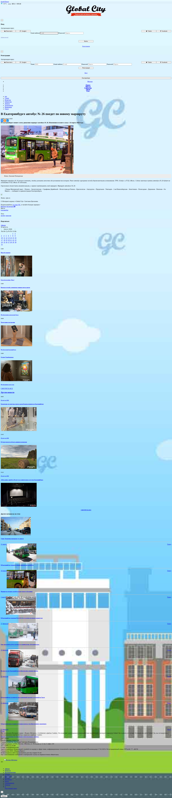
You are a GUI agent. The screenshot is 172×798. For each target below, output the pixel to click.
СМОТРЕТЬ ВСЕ (7, 388)
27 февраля (4, 624)
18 (4, 240)
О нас (3, 731)
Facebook (164, 31)
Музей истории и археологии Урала (10, 314)
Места (88, 86)
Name (32, 64)
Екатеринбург (86, 78)
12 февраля (4, 729)
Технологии (9, 105)
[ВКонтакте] (2, 120)
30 (15, 242)
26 (6, 242)
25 (4, 242)
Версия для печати (7, 206)
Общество (8, 102)
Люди (88, 89)
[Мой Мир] (7, 120)
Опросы (7, 785)
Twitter (150, 31)
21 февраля (4, 703)
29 (13, 242)
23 (15, 240)
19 (6, 240)
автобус (3, 215)
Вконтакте (9, 31)
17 (2, 240)
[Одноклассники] (5, 120)
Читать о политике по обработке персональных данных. (20, 736)
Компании (8, 107)
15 (13, 238)
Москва (90, 81)
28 (11, 242)
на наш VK (16, 205)
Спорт (7, 98)
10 (2, 238)
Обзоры (7, 774)
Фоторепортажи (10, 772)
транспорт (8, 215)
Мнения (7, 778)
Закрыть (4, 796)
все (6, 96)
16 (15, 238)
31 (2, 244)
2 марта (3, 597)
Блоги (7, 781)
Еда (87, 91)
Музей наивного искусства (7, 384)
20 (9, 240)
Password (62, 33)
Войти (86, 41)
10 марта (4, 571)
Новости (8, 770)
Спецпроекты (9, 783)
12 (6, 238)
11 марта (4, 544)
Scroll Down (5, 1)
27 (9, 242)
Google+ (24, 31)
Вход (86, 73)
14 (11, 238)
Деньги (7, 103)
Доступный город (11, 787)
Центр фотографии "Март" (8, 280)
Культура (8, 100)
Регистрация (86, 46)
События (88, 88)
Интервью (8, 779)
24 (2, 242)
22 (13, 240)
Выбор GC (8, 776)
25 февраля (4, 650)
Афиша (3, 225)
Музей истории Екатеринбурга (8, 349)
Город (88, 85)
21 (11, 240)
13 (9, 238)
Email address (35, 33)
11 (4, 238)
